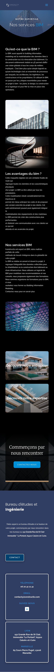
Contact (14, 557)
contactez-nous (27, 464)
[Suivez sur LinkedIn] (27, 609)
